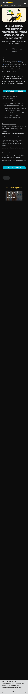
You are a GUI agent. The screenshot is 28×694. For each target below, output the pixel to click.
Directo (20, 62)
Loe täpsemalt (12, 685)
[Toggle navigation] (25, 3)
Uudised (6, 178)
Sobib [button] (14, 691)
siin (20, 687)
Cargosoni (5, 64)
